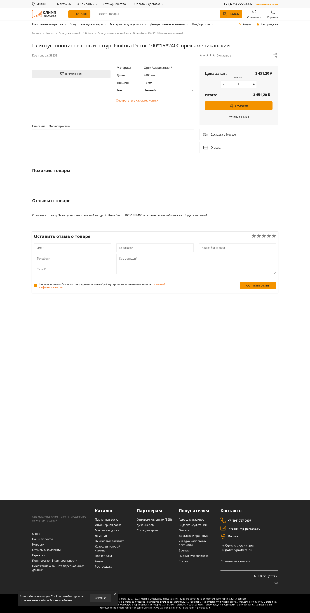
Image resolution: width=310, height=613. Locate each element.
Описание (38, 126)
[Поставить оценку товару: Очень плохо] (254, 236)
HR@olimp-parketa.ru (236, 550)
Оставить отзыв (257, 285)
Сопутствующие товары (86, 24)
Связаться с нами (266, 4)
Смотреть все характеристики (137, 100)
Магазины (64, 4)
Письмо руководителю (193, 555)
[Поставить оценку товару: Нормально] (264, 236)
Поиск (234, 13)
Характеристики (60, 126)
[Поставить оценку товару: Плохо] (259, 236)
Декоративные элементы (167, 24)
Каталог (81, 13)
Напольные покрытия (47, 24)
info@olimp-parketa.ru (244, 529)
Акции (247, 24)
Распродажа (269, 24)
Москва (233, 536)
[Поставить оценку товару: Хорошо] (269, 236)
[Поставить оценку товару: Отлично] (274, 236)
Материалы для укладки (127, 24)
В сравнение (74, 74)
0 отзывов (224, 55)
